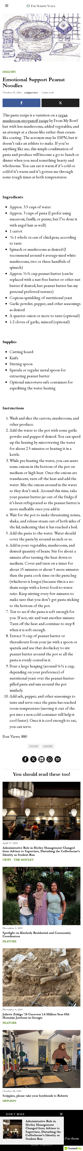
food (34, 746)
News (7, 860)
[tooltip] (25, 759)
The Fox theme (69, 1138)
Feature (10, 941)
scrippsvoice (31, 92)
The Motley (23, 860)
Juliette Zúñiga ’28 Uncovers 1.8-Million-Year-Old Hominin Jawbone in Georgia (36, 1016)
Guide (48, 746)
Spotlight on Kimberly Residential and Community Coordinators (37, 934)
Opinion (9, 1101)
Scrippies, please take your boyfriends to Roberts (35, 1096)
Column (9, 72)
